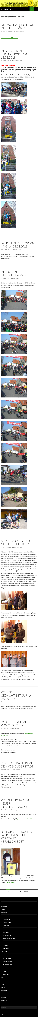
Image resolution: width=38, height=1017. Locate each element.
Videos (3, 987)
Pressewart (6, 945)
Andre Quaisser (19, 31)
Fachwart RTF (6, 932)
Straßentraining (7, 964)
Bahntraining (7, 968)
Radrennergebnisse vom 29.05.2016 (16, 723)
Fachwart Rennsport (9, 938)
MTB (2, 981)
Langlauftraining (8, 961)
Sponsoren (4, 990)
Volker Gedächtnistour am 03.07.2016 (16, 695)
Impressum (4, 1000)
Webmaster (6, 948)
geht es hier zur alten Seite (25, 819)
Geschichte (4, 912)
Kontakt (3, 997)
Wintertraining (7, 955)
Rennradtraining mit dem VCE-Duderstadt (17, 764)
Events (3, 909)
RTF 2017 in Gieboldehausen (13, 273)
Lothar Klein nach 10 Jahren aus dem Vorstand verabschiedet (17, 836)
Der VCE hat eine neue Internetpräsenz (17, 26)
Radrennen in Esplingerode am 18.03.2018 (14, 54)
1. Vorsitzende (7, 919)
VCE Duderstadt (7, 9)
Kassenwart (6, 925)
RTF (2, 977)
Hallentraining (7, 958)
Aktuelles (4, 906)
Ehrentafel (6, 974)
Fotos (2, 984)
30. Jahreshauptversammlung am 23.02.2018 (18, 243)
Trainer (5, 971)
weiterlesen (11, 882)
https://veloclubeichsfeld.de (9, 38)
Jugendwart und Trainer (10, 942)
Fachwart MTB (7, 935)
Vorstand (3, 916)
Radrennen (4, 951)
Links (2, 994)
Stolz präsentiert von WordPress (8, 1015)
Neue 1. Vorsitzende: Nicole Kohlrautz (16, 542)
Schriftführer (7, 929)
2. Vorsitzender (7, 922)
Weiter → (27, 891)
